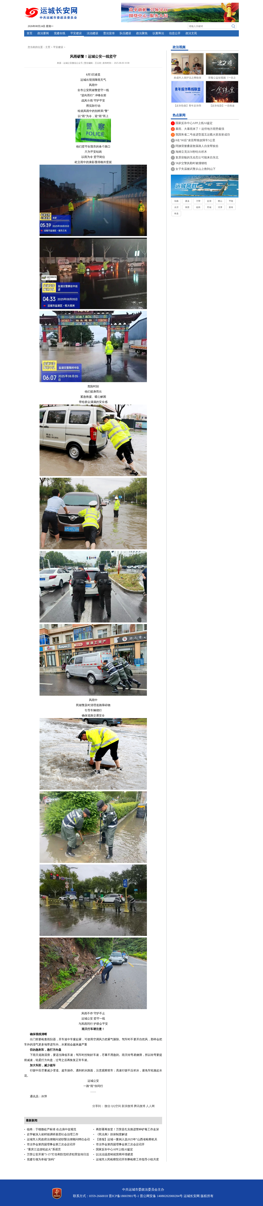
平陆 (231, 201)
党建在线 (59, 33)
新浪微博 (127, 1106)
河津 (220, 207)
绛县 (176, 213)
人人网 (150, 1106)
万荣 (198, 201)
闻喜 (187, 207)
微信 (107, 1106)
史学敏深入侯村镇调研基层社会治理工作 (52, 1134)
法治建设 (92, 33)
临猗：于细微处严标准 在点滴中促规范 (51, 1129)
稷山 (220, 201)
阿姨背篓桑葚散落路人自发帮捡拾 (197, 145)
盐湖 (209, 201)
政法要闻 (43, 33)
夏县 (187, 201)
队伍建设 (125, 33)
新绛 (231, 207)
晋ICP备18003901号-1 (124, 1196)
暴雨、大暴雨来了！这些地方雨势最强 (200, 128)
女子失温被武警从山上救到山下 (196, 168)
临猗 (198, 207)
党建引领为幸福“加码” (41, 1159)
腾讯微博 (139, 1106)
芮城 (209, 207)
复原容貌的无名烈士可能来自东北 (197, 157)
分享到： (98, 1106)
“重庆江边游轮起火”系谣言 (44, 1149)
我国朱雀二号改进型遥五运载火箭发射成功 (203, 134)
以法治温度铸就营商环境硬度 (114, 1154)
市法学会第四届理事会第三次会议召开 (51, 1144)
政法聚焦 (142, 33)
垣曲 (176, 201)
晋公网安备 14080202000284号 (161, 1196)
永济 (176, 207)
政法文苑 (191, 33)
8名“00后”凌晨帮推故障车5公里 (195, 140)
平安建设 (76, 33)
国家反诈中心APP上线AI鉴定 (114, 1149)
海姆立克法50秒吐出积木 (191, 151)
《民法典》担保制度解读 (111, 1134)
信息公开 (175, 33)
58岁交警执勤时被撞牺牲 (191, 163)
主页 (47, 47)
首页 (29, 33)
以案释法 (158, 33)
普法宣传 (109, 33)
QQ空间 (116, 1106)
